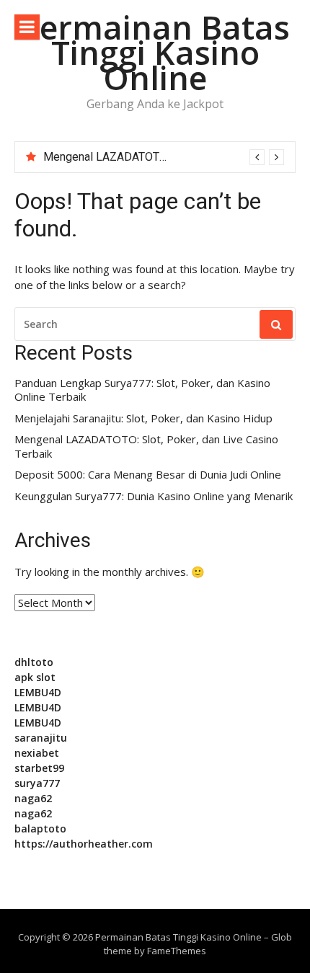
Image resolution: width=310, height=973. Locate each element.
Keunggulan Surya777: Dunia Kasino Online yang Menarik (153, 496)
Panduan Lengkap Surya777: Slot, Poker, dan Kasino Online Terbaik (142, 390)
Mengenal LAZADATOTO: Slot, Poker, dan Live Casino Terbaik (146, 446)
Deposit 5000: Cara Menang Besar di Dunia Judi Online (147, 474)
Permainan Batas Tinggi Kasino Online (155, 52)
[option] (163, 157)
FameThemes (176, 950)
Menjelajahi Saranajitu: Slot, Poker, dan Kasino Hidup (143, 418)
